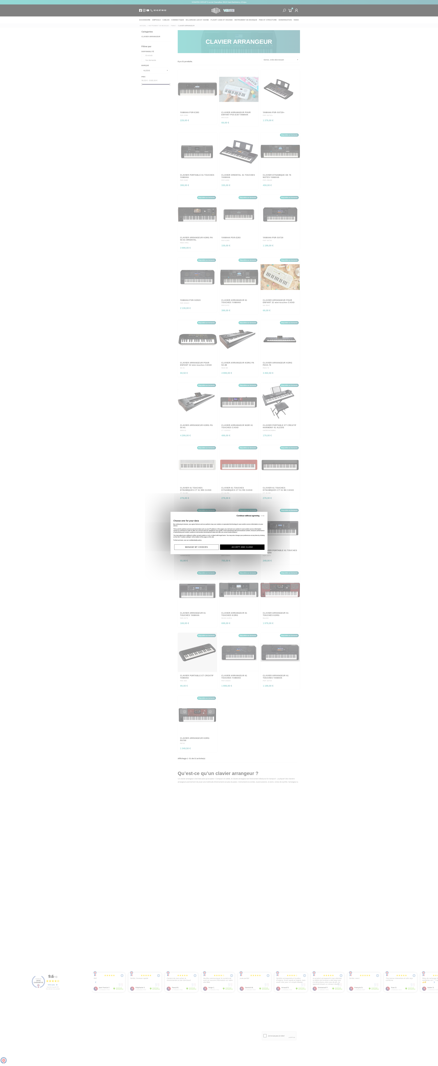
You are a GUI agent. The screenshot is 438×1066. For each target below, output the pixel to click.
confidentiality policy (195, 540)
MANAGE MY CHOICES (196, 547)
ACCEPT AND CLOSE (242, 547)
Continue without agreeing (248, 516)
